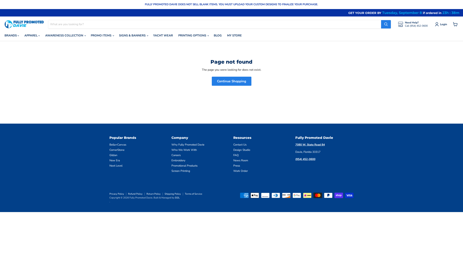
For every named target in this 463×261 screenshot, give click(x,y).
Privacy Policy (116, 194)
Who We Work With (184, 150)
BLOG (218, 36)
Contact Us (240, 144)
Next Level (115, 165)
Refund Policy (135, 194)
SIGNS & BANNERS (132, 36)
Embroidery (178, 160)
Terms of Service (193, 194)
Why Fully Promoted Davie (187, 144)
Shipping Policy (173, 194)
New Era (114, 160)
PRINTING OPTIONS (192, 36)
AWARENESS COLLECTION (64, 36)
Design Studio (241, 150)
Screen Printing (180, 171)
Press (236, 165)
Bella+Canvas (117, 144)
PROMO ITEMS (101, 36)
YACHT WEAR (163, 36)
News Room (240, 160)
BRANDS (11, 36)
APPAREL (31, 36)
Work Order (240, 171)
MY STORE (234, 36)
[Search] (386, 24)
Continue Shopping (231, 81)
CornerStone (116, 150)
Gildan (113, 155)
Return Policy (153, 194)
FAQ (236, 155)
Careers (176, 155)
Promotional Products (184, 165)
